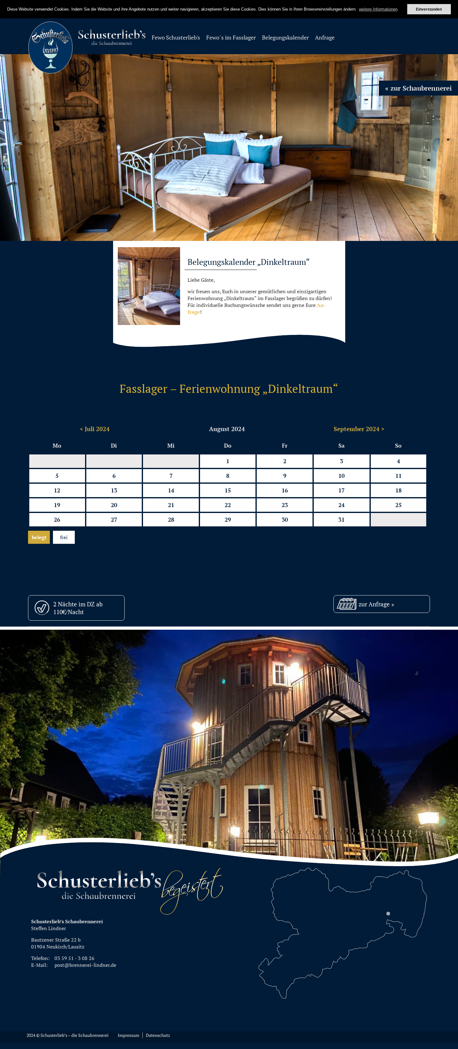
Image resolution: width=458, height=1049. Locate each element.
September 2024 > (359, 429)
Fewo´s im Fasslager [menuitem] (231, 37)
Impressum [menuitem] (128, 1035)
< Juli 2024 (95, 429)
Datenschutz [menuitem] (158, 1035)
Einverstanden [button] (429, 9)
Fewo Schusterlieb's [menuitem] (176, 37)
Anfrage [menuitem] (325, 37)
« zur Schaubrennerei (418, 88)
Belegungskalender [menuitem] (285, 37)
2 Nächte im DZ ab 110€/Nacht (78, 608)
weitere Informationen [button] (378, 9)
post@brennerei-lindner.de (85, 965)
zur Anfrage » (376, 604)
